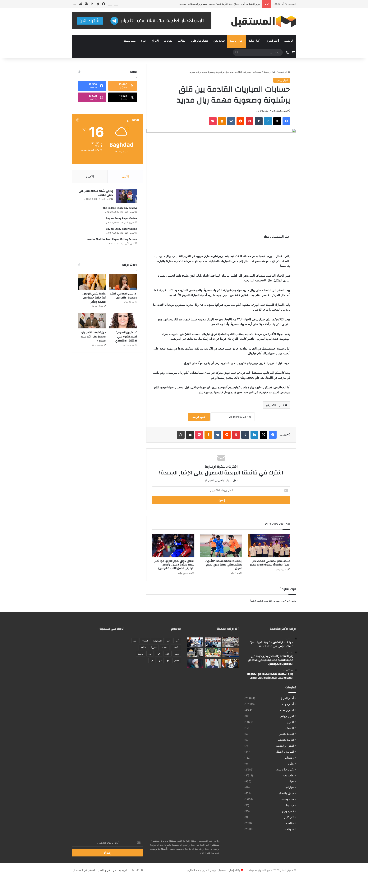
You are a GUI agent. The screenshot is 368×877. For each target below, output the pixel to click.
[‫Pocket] (213, 121)
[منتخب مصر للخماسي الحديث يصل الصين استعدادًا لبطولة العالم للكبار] (269, 545)
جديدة (164, 647)
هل (151, 660)
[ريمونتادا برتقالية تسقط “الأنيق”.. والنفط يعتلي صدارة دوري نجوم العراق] (221, 545)
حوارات (289, 787)
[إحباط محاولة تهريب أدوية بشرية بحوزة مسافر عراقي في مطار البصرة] (230, 642)
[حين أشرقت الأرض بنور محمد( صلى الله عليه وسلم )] (92, 320)
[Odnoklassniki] (222, 121)
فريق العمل (104, 870)
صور (177, 653)
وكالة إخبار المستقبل (229, 870)
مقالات (182, 41)
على (167, 653)
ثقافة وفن (219, 41)
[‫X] (277, 121)
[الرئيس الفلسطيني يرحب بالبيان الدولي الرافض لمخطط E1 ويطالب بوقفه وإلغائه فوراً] (213, 663)
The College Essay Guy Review (120, 208)
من (160, 660)
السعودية (157, 640)
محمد (140, 653)
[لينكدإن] (268, 121)
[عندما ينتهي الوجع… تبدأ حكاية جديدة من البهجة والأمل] (92, 282)
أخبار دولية (254, 41)
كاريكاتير (289, 817)
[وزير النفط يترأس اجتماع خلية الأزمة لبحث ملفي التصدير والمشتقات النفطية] (230, 652)
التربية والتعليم (286, 739)
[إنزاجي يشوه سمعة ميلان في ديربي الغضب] (126, 196)
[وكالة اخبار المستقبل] (260, 21)
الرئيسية (288, 41)
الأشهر (125, 176)
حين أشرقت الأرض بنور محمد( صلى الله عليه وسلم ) (93, 336)
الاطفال (289, 727)
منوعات (168, 41)
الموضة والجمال (285, 751)
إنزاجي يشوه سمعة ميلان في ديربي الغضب (96, 193)
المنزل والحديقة (285, 745)
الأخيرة (90, 176)
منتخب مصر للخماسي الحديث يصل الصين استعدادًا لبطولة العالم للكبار (270, 563)
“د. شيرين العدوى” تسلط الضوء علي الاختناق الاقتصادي (126, 336)
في (150, 653)
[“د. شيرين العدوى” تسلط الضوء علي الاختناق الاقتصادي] (123, 320)
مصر (177, 660)
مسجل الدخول (272, 600)
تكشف (176, 647)
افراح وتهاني (287, 715)
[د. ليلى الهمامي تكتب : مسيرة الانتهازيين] (123, 282)
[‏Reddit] (240, 121)
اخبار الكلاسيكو (275, 405)
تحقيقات (289, 757)
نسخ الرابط (198, 416)
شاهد (143, 647)
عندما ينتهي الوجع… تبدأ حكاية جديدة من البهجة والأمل (94, 297)
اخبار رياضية (236, 41)
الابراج (155, 41)
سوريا (154, 647)
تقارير (290, 763)
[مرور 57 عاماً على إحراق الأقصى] (195, 652)
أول (177, 640)
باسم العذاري (194, 870)
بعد (134, 640)
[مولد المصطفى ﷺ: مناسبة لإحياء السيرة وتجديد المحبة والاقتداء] (195, 663)
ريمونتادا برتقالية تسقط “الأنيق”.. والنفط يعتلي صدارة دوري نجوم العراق (223, 565)
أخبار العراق (272, 41)
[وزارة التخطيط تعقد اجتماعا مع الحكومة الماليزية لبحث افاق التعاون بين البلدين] (195, 642)
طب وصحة (129, 41)
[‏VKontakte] (231, 121)
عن (158, 653)
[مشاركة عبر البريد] (190, 435)
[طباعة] (181, 435)
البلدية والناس (286, 733)
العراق (145, 640)
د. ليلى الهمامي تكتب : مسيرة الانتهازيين (123, 295)
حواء (143, 41)
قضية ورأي (288, 811)
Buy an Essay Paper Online (121, 218)
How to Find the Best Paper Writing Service (111, 239)
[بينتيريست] (249, 121)
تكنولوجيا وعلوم (199, 41)
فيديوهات (289, 805)
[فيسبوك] (286, 121)
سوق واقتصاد (286, 793)
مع (168, 660)
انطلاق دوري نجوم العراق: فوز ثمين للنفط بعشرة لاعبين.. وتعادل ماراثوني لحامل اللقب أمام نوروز (174, 565)
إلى (168, 640)
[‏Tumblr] (259, 121)
